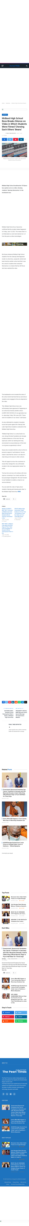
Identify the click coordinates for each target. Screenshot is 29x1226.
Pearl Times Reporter (11, 133)
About (7, 1184)
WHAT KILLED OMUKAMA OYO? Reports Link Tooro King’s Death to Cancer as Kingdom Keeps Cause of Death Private (18, 1166)
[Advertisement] (14, 14)
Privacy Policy (16, 1182)
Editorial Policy (7, 1182)
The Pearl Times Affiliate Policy (17, 1184)
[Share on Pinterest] (15, 139)
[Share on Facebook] (4, 139)
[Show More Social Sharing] (25, 139)
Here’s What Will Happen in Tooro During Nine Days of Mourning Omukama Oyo (18, 980)
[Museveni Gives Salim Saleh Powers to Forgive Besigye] (6, 898)
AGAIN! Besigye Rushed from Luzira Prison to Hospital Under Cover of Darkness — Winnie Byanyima (13, 844)
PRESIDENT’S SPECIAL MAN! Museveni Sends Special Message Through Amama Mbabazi (21, 714)
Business (8, 103)
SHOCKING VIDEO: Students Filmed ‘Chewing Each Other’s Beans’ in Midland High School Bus (7, 714)
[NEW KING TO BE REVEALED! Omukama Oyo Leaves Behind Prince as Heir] (6, 921)
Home (3, 103)
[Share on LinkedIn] (21, 139)
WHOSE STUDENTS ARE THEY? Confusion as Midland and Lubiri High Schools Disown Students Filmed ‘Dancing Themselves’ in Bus (7, 513)
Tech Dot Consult (22, 1179)
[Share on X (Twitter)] (10, 139)
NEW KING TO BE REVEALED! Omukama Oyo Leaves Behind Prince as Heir (19, 921)
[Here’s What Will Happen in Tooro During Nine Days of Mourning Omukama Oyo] (14, 809)
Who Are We (23, 1182)
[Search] (26, 66)
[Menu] (3, 66)
